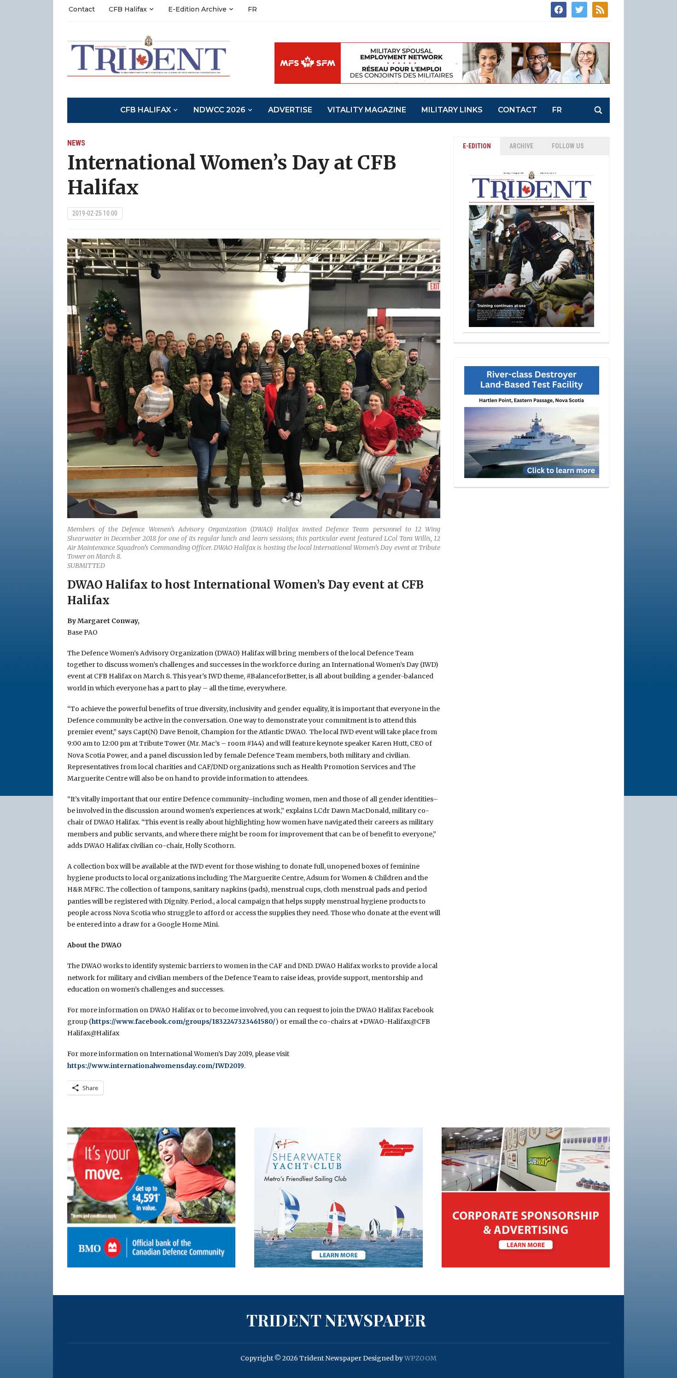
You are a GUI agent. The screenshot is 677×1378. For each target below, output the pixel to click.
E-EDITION (477, 146)
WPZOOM (420, 1358)
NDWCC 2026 (219, 109)
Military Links (452, 109)
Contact (82, 9)
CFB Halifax (128, 9)
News (76, 143)
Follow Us (568, 146)
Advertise (290, 109)
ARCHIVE (521, 146)
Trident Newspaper (336, 1319)
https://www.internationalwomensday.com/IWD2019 (155, 1066)
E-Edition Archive (197, 9)
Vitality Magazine (366, 109)
